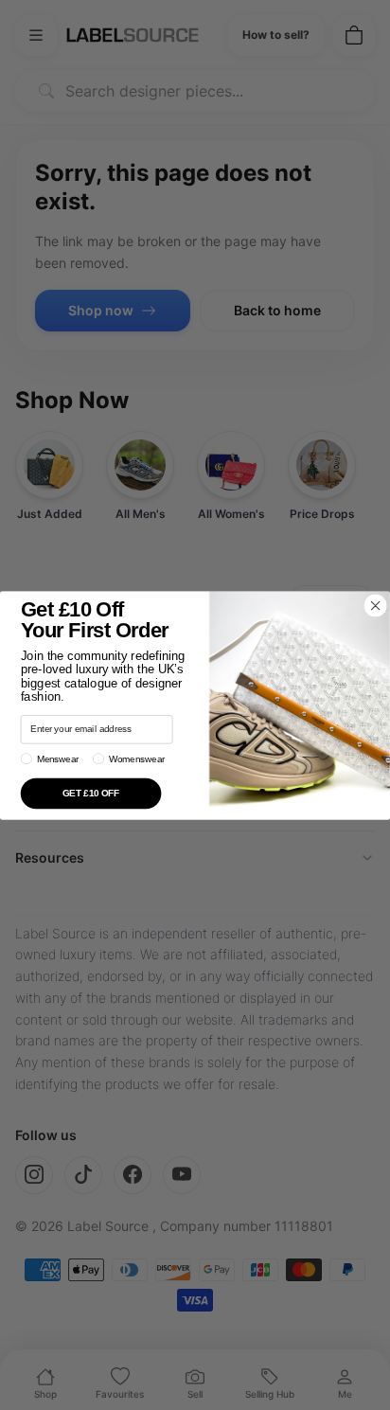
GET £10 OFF (90, 792)
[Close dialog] (375, 606)
